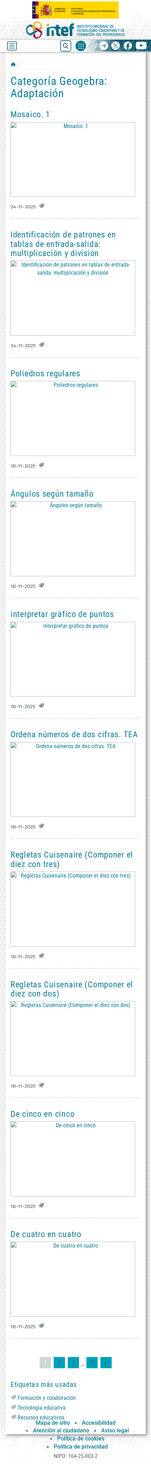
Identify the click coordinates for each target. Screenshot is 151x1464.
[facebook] (127, 46)
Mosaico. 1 (30, 114)
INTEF (13, 64)
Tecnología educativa (42, 1407)
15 (93, 1362)
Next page (106, 1362)
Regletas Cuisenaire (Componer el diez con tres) (72, 859)
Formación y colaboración (47, 1398)
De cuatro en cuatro (46, 1234)
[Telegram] (103, 46)
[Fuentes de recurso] (81, 46)
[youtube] (141, 46)
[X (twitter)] (115, 46)
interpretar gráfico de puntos (62, 614)
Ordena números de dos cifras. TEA (74, 734)
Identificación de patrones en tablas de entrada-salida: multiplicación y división (63, 244)
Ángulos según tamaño (52, 494)
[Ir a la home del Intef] (75, 30)
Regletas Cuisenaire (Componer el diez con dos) (72, 989)
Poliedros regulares (45, 373)
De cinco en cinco (42, 1114)
